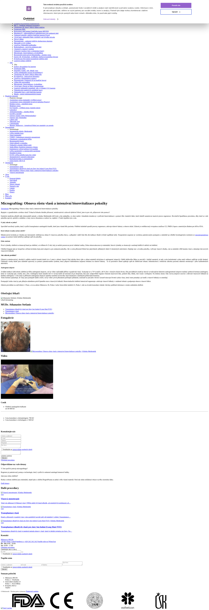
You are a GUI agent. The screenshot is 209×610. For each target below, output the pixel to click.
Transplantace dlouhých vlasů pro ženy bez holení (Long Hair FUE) (33, 168)
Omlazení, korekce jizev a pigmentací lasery (29, 51)
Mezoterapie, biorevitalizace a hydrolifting (28, 53)
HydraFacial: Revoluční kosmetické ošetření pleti (31, 59)
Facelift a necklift (15, 114)
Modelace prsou (15, 106)
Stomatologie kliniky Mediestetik (21, 131)
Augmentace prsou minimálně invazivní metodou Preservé (30, 102)
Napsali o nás (14, 186)
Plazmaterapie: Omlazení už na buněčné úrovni (30, 80)
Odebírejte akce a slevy (9, 549)
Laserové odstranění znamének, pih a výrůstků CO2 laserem (34, 88)
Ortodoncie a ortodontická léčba (21, 139)
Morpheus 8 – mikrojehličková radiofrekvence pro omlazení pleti (36, 33)
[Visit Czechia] (6, 608)
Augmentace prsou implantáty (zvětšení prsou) (25, 100)
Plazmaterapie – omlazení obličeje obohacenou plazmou (33, 41)
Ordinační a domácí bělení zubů (20, 145)
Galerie (12, 188)
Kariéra (12, 190)
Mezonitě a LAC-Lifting (22, 43)
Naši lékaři (13, 180)
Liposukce (13, 110)
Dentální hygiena (15, 153)
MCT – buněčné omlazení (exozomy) (27, 25)
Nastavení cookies (32, 591)
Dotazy (12, 192)
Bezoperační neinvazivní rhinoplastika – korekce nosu (32, 55)
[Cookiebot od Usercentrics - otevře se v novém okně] (28, 19)
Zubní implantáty (15, 135)
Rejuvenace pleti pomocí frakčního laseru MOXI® (31, 31)
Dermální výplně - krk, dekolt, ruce (26, 70)
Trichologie (5, 209)
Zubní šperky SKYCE (17, 161)
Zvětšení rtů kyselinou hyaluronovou (26, 23)
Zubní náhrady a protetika (18, 143)
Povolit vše (176, 5)
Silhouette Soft (15, 121)
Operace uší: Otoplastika (18, 118)
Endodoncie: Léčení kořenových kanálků (24, 149)
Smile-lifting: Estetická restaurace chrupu (24, 147)
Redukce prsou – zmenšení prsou (21, 104)
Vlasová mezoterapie (17, 172)
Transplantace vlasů (16, 167)
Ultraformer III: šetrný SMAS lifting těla (28, 74)
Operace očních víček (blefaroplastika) (23, 116)
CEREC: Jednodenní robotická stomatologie (25, 137)
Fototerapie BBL (20, 29)
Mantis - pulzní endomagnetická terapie (27, 94)
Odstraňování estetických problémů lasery (28, 90)
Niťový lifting (19, 39)
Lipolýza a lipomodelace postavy (25, 78)
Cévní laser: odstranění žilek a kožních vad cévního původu (34, 37)
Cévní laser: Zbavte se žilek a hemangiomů (28, 86)
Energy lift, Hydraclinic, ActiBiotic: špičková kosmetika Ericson (36, 57)
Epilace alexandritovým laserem (25, 67)
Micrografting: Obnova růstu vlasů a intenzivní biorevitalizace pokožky (34, 170)
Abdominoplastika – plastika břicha (22, 112)
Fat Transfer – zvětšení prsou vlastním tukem (25, 108)
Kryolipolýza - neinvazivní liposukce (26, 76)
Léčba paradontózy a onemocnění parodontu (25, 151)
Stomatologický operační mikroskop (22, 157)
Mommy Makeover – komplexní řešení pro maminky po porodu (31, 125)
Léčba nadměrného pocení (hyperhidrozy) (28, 72)
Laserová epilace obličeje (22, 61)
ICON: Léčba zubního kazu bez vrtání (23, 155)
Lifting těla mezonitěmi (22, 82)
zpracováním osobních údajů (22, 449)
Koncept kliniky (15, 178)
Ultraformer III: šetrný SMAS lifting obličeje (29, 27)
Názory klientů (15, 184)
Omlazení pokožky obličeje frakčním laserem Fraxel (32, 35)
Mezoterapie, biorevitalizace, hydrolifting (28, 84)
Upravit (175, 12)
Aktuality (13, 182)
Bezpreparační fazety (17, 141)
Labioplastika (14, 123)
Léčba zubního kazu (17, 133)
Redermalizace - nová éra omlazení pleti (27, 47)
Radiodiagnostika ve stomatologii (21, 159)
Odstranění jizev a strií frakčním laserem (27, 92)
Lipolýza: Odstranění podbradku (25, 45)
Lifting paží (14, 119)
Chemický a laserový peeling (24, 49)
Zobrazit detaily (49, 19)
